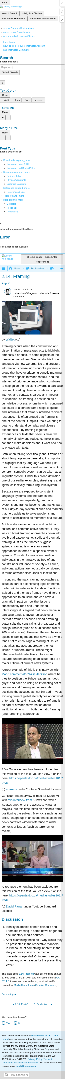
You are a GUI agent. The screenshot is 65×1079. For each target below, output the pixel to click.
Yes (8, 1023)
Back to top (8, 994)
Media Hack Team (24, 985)
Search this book (9, 61)
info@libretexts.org (25, 1066)
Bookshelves (37, 268)
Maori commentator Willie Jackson (24, 674)
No (19, 1023)
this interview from (20, 800)
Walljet (10, 339)
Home (17, 268)
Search (7, 1075)
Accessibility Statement (26, 1062)
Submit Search (10, 72)
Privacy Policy (35, 1059)
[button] (12, 207)
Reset (5, 95)
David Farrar (14, 906)
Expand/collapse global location (61, 267)
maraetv (11, 789)
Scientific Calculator (17, 184)
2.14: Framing (26, 973)
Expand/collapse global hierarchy (5, 268)
